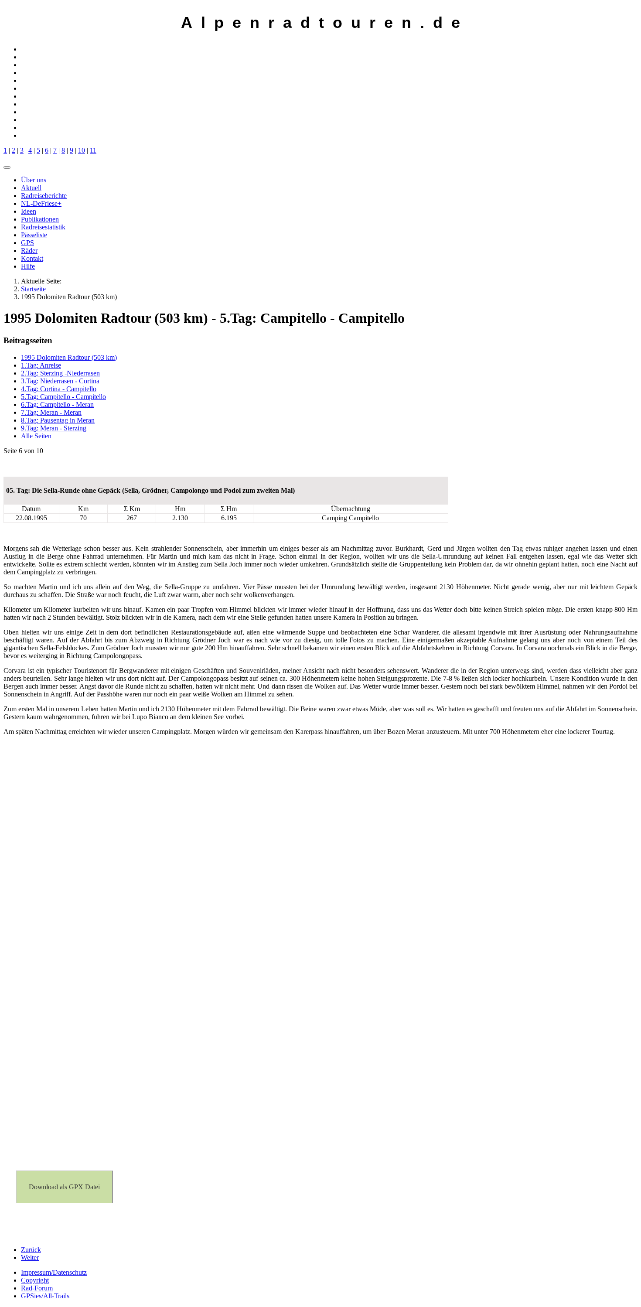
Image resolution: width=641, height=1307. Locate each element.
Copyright (35, 1280)
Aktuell (31, 187)
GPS (27, 242)
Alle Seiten (36, 436)
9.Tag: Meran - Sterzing (53, 428)
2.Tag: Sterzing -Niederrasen (60, 373)
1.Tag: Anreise (41, 365)
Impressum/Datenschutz (54, 1272)
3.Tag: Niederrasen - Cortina (60, 381)
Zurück (31, 1249)
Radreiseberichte (44, 195)
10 (81, 150)
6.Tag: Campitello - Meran (57, 404)
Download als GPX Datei (64, 1187)
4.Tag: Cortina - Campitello (58, 388)
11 (93, 150)
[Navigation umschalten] (6, 167)
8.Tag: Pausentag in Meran (58, 420)
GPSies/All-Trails (45, 1296)
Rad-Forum (37, 1288)
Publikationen (40, 219)
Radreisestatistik (43, 227)
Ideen (28, 211)
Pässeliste (34, 235)
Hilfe (28, 266)
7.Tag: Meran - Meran (51, 412)
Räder (29, 250)
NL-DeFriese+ (41, 203)
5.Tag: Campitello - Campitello (63, 396)
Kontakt (32, 258)
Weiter (30, 1257)
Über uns (33, 180)
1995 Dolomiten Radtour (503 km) (69, 357)
